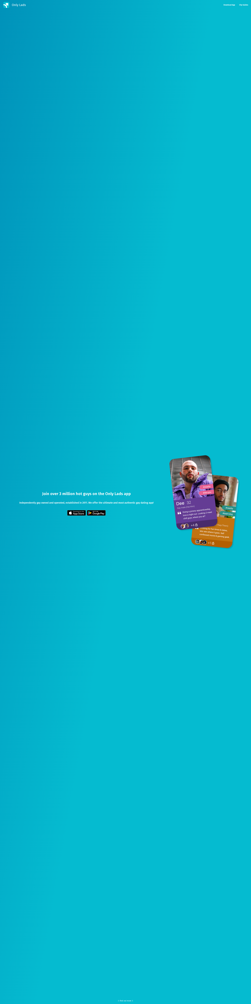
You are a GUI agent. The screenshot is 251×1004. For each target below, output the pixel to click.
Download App (229, 5)
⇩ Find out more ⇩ (125, 1001)
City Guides (243, 5)
